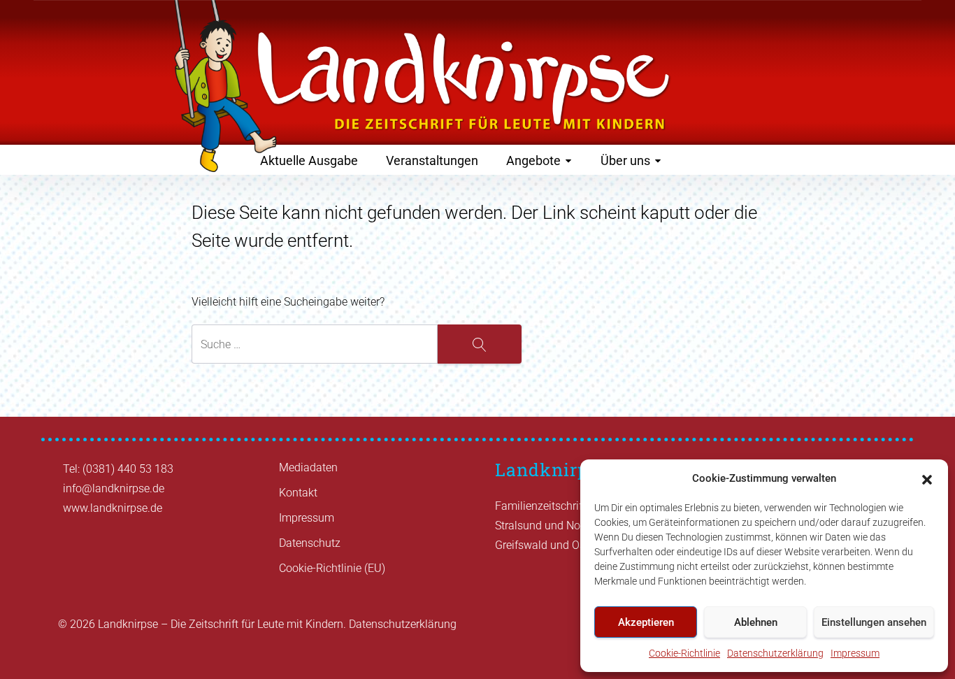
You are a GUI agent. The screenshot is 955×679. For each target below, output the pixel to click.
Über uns (625, 160)
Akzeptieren (646, 622)
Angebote (533, 160)
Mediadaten (308, 467)
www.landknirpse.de (112, 508)
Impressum (855, 653)
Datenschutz (309, 543)
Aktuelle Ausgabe (309, 160)
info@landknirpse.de (113, 488)
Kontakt (298, 492)
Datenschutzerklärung (775, 653)
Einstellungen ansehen (873, 622)
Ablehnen (755, 622)
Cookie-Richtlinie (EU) (332, 568)
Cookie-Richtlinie (684, 653)
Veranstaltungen (432, 160)
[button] (927, 478)
